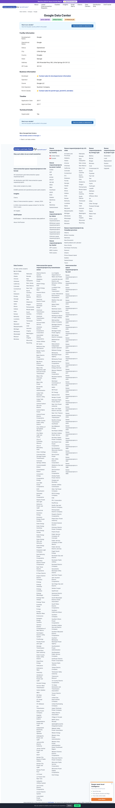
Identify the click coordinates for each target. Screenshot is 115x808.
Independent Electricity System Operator (40, 730)
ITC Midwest (40, 704)
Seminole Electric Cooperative (57, 594)
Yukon (66, 263)
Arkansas (67, 165)
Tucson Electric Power (56, 694)
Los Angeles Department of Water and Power (57, 274)
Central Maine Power (41, 411)
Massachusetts (68, 211)
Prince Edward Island (70, 255)
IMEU (38, 692)
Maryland (67, 208)
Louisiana (67, 203)
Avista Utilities (41, 341)
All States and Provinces (68, 154)
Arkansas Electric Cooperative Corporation (40, 329)
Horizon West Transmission (41, 686)
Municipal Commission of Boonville (56, 383)
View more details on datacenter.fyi (82, 26)
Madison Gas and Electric (57, 301)
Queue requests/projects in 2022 (71, 302)
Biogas (91, 161)
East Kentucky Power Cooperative (41, 556)
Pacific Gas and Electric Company (57, 506)
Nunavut (66, 250)
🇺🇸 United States (54, 156)
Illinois (66, 191)
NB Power (55, 390)
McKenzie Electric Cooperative (57, 312)
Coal (90, 166)
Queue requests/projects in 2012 (71, 365)
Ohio (80, 179)
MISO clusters (53, 250)
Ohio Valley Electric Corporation (55, 460)
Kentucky (67, 201)
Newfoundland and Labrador (72, 242)
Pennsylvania (83, 187)
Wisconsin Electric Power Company (57, 759)
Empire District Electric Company (41, 577)
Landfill (91, 188)
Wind (90, 218)
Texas (80, 203)
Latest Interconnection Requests (46, 6)
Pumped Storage (94, 206)
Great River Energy (40, 662)
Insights (65, 4)
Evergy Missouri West (41, 612)
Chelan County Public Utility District (41, 422)
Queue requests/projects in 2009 (71, 383)
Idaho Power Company (40, 711)
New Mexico (82, 165)
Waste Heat (92, 213)
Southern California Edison (57, 611)
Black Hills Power (40, 383)
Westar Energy (56, 733)
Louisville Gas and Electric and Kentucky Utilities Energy (57, 282)
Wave (90, 216)
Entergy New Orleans (40, 598)
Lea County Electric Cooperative (40, 787)
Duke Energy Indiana (40, 536)
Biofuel (91, 158)
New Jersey (82, 163)
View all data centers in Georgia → (30, 135)
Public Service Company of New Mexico (57, 542)
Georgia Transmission (40, 647)
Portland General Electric (57, 524)
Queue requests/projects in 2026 (71, 277)
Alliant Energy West (41, 289)
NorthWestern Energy (56, 427)
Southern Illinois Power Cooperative (56, 621)
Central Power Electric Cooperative (41, 416)
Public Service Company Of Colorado (56, 536)
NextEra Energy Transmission (56, 416)
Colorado (67, 170)
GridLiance (40, 665)
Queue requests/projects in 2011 (71, 371)
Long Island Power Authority (40, 798)
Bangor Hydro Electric (41, 352)
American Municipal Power (39, 305)
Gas (90, 178)
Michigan (67, 213)
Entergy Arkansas (39, 585)
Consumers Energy (40, 475)
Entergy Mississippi (40, 594)
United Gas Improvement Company (56, 699)
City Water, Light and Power (40, 435)
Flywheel (91, 173)
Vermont (81, 208)
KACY (38, 755)
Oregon (81, 184)
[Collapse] (112, 784)
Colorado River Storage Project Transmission (41, 456)
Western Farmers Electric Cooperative (57, 753)
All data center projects (21, 268)
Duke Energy (40, 523)
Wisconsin (82, 220)
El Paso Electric (41, 573)
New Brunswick (68, 240)
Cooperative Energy (40, 479)
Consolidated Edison (40, 470)
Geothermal (92, 181)
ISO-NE (51, 182)
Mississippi (67, 218)
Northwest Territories (70, 248)
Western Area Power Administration (56, 737)
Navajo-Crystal (56, 397)
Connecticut (68, 173)
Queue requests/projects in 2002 (71, 427)
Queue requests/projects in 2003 (71, 421)
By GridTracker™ (24, 7)
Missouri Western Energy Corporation (57, 372)
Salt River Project (57, 575)
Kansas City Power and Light (40, 765)
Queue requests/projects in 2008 (71, 390)
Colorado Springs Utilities (41, 461)
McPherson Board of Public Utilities (57, 316)
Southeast (52, 190)
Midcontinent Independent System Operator (57, 345)
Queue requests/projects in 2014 (71, 352)
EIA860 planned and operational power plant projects (30, 190)
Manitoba (52, 205)
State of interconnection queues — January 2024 (28, 201)
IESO (50, 195)
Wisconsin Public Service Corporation (57, 764)
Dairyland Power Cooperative (40, 495)
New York (82, 168)
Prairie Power (56, 532)
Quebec (51, 197)
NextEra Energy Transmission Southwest (56, 421)
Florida (66, 180)
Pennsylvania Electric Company (57, 510)
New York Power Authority (57, 405)
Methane (91, 191)
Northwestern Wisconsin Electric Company (57, 450)
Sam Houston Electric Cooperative (56, 579)
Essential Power (39, 605)
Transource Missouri (55, 677)
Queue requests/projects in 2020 (71, 314)
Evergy (39, 609)
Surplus (106, 163)
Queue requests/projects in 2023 (71, 295)
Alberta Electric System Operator (41, 274)
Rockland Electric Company (57, 565)
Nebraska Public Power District (56, 401)
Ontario (66, 253)
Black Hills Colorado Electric (40, 378)
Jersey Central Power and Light (41, 750)
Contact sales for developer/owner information (55, 76)
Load (105, 158)
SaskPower (55, 591)
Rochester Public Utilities (57, 561)
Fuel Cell (91, 176)
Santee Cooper (56, 588)
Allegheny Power (39, 280)
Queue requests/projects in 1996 (71, 465)
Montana (66, 223)
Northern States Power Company (57, 438)
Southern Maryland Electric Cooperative (57, 633)
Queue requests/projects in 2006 (71, 402)
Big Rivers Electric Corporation (40, 363)
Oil (90, 198)
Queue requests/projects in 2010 (71, 377)
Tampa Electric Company (56, 668)
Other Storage (93, 203)
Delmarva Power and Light (40, 506)
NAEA (53, 387)
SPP (50, 172)
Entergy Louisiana (39, 590)
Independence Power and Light (41, 723)
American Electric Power (41, 300)
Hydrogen (92, 186)
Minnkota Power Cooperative (56, 362)
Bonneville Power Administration (41, 388)
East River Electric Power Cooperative (41, 562)
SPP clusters (53, 248)
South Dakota (81, 197)
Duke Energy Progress (40, 546)
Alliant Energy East (41, 284)
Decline (69, 805)
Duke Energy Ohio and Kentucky (40, 541)
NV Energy (55, 392)
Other (90, 201)
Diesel (91, 171)
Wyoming (81, 223)
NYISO (51, 177)
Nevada (81, 156)
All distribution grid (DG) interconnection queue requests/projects (28, 181)
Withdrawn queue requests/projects (54, 224)
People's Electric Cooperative (57, 515)
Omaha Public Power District (56, 477)
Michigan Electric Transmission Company (57, 326)
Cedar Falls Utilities (40, 400)
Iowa (65, 196)
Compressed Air (94, 168)
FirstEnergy (40, 639)
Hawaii (66, 185)
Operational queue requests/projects (54, 228)
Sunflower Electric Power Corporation (57, 659)
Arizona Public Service (41, 323)
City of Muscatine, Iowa (40, 447)
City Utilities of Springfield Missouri (41, 428)
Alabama (66, 158)
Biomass (91, 163)
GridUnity (39, 672)
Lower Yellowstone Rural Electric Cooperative (57, 295)
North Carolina (81, 171)
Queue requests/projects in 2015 (71, 346)
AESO (51, 192)
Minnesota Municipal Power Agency (56, 354)
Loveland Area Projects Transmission (56, 289)
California (67, 168)
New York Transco (57, 413)
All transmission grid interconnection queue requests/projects (26, 175)
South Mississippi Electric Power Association (57, 599)
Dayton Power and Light (41, 500)
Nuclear (91, 193)
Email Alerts (73, 5)
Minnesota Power (57, 359)
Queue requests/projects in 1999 (71, 446)
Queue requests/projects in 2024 (71, 289)
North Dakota (81, 176)
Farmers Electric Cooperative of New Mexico (41, 627)
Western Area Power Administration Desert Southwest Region (57, 745)
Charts (80, 4)
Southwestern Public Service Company (56, 654)
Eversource (40, 616)
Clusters (57, 4)
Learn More (101, 799)
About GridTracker (19, 222)
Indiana (66, 193)
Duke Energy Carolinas (40, 527)
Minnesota (67, 216)
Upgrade (106, 168)
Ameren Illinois (41, 292)
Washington (82, 213)
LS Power (39, 774)
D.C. (65, 175)
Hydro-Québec (41, 690)
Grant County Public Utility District (41, 656)
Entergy (39, 582)
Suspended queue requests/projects (54, 233)
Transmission (108, 166)
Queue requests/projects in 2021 (71, 308)
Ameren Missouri (39, 296)
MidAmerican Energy (55, 340)
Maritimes (52, 200)
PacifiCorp (55, 503)
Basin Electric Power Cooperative (41, 357)
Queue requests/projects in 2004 (71, 415)
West (50, 187)
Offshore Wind (93, 196)
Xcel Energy (55, 775)
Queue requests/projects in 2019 (71, 321)
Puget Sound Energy (55, 552)
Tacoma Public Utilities (56, 664)
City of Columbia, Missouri (39, 441)
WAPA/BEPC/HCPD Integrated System (57, 725)
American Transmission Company (40, 312)
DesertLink (40, 510)
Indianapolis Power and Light (40, 737)
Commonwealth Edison (41, 466)
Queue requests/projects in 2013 (71, 358)
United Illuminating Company (57, 705)
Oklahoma (82, 182)
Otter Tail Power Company (56, 490)
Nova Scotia (68, 245)
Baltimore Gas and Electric (41, 347)
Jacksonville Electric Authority (40, 744)
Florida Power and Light (41, 642)
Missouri (66, 221)
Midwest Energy (56, 350)
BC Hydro (39, 344)
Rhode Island (83, 189)
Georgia (30, 11)
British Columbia (69, 235)
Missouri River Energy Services (56, 367)
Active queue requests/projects (54, 219)
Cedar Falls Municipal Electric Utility (41, 394)
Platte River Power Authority (57, 519)
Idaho (66, 188)
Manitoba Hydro (56, 309)
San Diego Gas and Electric (57, 585)
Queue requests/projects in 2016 (71, 339)
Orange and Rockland (55, 481)
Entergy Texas (41, 602)
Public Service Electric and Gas (56, 548)
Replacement (108, 161)
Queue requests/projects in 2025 (71, 283)
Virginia (81, 211)
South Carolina (81, 193)
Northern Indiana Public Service (57, 434)
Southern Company (54, 615)
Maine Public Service (55, 305)
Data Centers (87, 5)
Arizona (66, 163)
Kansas (66, 198)
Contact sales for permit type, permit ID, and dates (56, 91)
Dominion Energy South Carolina (41, 519)
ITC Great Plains (39, 700)
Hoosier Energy (41, 683)
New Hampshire (82, 159)
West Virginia (81, 217)
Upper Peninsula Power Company (57, 709)
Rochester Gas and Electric (57, 556)
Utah (80, 206)
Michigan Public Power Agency (56, 331)
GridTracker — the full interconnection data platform (29, 218)
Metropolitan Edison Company (57, 321)
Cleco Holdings (41, 452)
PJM (50, 174)
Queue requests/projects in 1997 (71, 459)
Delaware (67, 178)
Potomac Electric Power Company (57, 528)
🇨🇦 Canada (52, 158)
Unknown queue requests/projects (54, 237)
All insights (17, 211)
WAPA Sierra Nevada (55, 720)
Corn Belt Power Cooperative (40, 484)
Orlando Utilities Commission (56, 485)
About (36, 4)
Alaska (66, 160)
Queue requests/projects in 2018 (71, 327)
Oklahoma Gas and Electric (57, 466)
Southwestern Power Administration (56, 648)
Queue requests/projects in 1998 (71, 453)
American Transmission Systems (40, 318)
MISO (51, 185)
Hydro (91, 183)
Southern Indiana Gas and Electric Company (57, 627)
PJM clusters (53, 253)
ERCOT (51, 180)
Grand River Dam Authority (41, 651)
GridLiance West (40, 669)
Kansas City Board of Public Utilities (41, 759)
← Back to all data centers (27, 139)
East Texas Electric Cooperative (40, 568)
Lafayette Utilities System (41, 782)
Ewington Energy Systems (39, 620)
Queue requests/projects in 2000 (71, 440)
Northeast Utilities (57, 430)
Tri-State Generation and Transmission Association (56, 687)
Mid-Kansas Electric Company (57, 336)
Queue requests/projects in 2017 (71, 333)
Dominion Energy (39, 514)
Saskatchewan (53, 207)
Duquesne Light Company (41, 551)
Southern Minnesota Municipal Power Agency (56, 640)
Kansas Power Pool (41, 771)
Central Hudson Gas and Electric (41, 405)
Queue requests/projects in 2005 (71, 409)
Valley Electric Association (56, 713)
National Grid (56, 395)
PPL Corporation (57, 500)
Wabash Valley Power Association (57, 729)
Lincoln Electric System (41, 792)
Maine (66, 206)
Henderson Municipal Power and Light (40, 677)
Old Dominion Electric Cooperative (56, 471)
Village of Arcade (57, 717)
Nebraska (82, 153)
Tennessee (82, 201)
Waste (91, 211)
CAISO (51, 169)
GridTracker (107, 4)
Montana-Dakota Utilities (57, 377)
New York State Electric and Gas (56, 409)
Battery (91, 156)
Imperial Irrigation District (39, 717)
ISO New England (39, 696)
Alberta (66, 232)
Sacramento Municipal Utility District (56, 570)
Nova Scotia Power (55, 455)
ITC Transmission (40, 707)
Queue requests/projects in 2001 (71, 434)
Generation (107, 156)
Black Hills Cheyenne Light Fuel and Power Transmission (41, 370)
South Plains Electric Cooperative (55, 606)
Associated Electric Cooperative (40, 337)
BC (50, 202)
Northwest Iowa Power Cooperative (56, 443)
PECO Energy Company (56, 494)
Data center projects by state (22, 186)
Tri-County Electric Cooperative (57, 681)
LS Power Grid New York (41, 777)
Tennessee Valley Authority (57, 673)
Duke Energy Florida (40, 531)
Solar (90, 208)
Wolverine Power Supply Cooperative (57, 770)
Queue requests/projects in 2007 (71, 396)
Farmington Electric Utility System (41, 634)
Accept (77, 805)
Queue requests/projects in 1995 (71, 471)
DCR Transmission (40, 490)
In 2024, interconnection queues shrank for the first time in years (29, 206)
